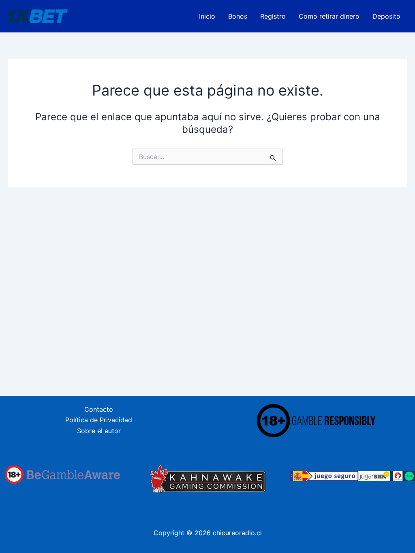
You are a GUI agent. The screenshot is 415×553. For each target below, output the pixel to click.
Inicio (207, 16)
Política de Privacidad (98, 420)
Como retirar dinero (329, 16)
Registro (273, 16)
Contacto (98, 409)
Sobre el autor (99, 431)
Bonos (237, 16)
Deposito (386, 16)
